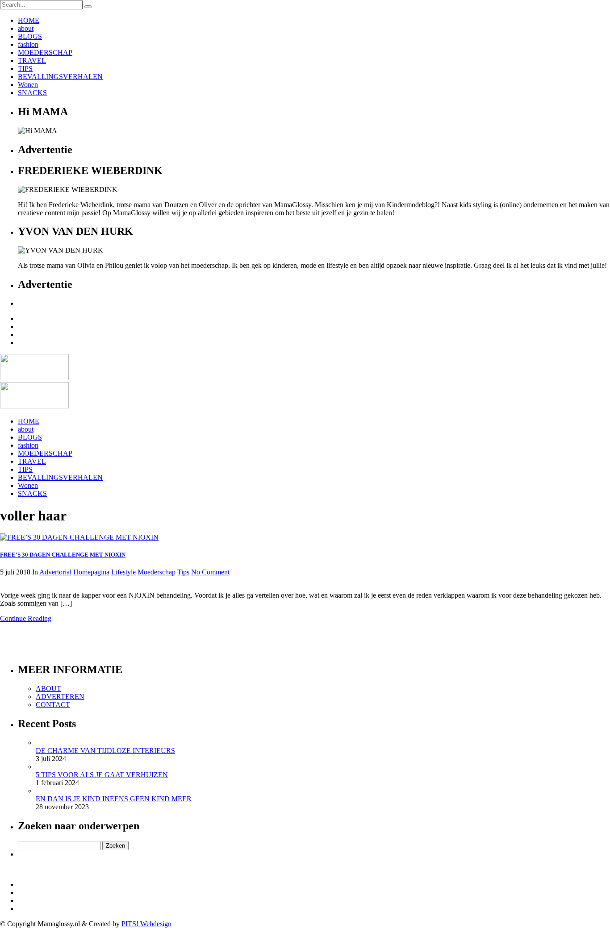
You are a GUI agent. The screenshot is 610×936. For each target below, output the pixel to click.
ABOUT (48, 688)
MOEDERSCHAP (45, 52)
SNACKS (32, 92)
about (25, 28)
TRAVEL (32, 60)
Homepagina (91, 572)
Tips (183, 572)
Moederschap (156, 572)
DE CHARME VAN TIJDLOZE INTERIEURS (105, 750)
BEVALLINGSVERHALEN (60, 76)
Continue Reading (25, 618)
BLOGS (30, 36)
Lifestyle (123, 572)
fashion (28, 44)
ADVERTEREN (60, 696)
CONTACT (53, 704)
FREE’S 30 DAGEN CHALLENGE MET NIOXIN (62, 554)
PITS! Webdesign (146, 924)
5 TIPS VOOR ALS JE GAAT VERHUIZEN (102, 774)
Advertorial (55, 572)
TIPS (25, 68)
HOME (28, 20)
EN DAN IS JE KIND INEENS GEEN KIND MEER (114, 799)
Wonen (28, 84)
